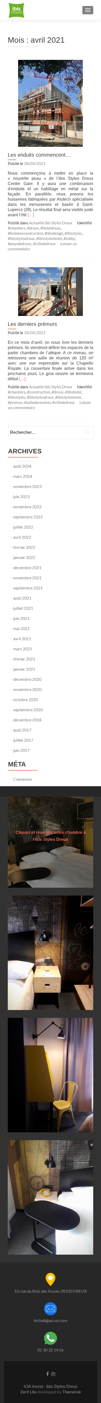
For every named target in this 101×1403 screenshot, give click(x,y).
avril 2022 (22, 537)
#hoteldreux (50, 227)
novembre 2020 (27, 689)
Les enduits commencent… (39, 155)
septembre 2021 (28, 587)
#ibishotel (73, 391)
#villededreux (44, 243)
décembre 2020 (27, 679)
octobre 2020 (25, 699)
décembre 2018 (27, 719)
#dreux (33, 227)
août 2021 (22, 597)
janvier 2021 (24, 668)
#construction (38, 391)
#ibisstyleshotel (49, 238)
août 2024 (22, 466)
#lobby (69, 238)
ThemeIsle (71, 1391)
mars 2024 (22, 476)
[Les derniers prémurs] (50, 290)
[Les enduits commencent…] (50, 102)
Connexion (22, 779)
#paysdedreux (19, 243)
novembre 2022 (27, 506)
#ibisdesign (54, 233)
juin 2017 (21, 750)
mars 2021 (22, 648)
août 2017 (22, 729)
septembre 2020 (28, 709)
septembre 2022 (28, 516)
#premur (15, 402)
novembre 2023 (27, 486)
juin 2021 (21, 618)
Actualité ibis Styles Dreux (50, 222)
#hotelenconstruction (25, 233)
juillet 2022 (23, 526)
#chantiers (16, 227)
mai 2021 (21, 628)
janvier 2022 (24, 557)
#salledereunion (37, 402)
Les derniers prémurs (32, 324)
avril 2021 (22, 638)
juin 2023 (21, 496)
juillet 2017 (23, 740)
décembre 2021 (27, 567)
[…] (31, 215)
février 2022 (24, 547)
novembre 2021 (27, 577)
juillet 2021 (23, 608)
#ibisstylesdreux (21, 238)
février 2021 (24, 658)
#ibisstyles (73, 233)
